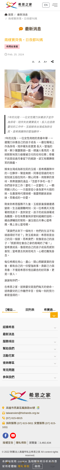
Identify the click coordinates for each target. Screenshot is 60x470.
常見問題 (8, 369)
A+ (45, 61)
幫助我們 (8, 348)
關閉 (37, 466)
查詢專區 (8, 362)
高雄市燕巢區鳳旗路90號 (21, 407)
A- (33, 61)
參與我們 (8, 377)
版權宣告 (8, 442)
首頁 (10, 14)
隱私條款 (21, 442)
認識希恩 (8, 327)
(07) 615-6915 (14, 418)
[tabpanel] (30, 89)
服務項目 (8, 341)
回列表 (30, 309)
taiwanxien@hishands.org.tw (22, 413)
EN (46, 5)
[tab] (30, 327)
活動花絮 (8, 355)
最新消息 (22, 14)
